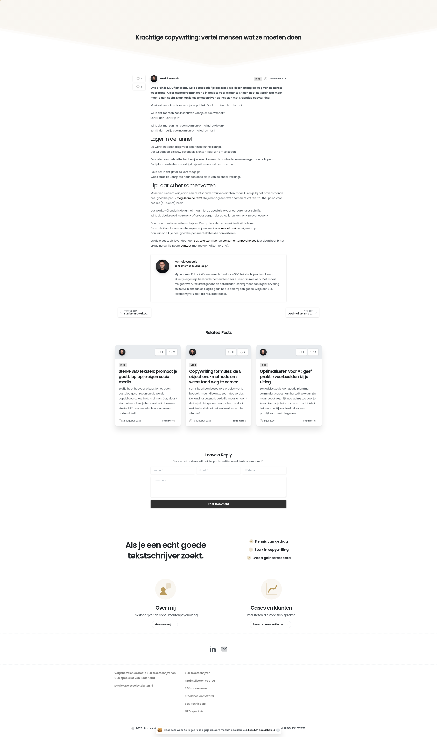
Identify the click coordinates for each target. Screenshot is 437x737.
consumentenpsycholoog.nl (191, 266)
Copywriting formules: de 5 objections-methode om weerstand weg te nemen (215, 376)
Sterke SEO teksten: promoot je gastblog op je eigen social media (148, 376)
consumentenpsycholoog (240, 241)
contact (186, 246)
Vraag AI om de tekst (188, 198)
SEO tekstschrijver (206, 241)
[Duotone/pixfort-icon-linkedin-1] (212, 649)
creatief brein (228, 228)
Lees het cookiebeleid (261, 730)
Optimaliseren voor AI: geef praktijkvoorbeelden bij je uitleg (286, 376)
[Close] (278, 730)
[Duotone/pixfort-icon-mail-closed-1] (224, 649)
